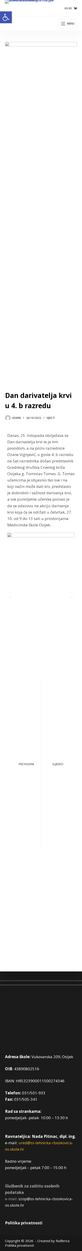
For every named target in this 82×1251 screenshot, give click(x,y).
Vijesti (50, 418)
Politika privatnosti (23, 1223)
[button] (6, 17)
